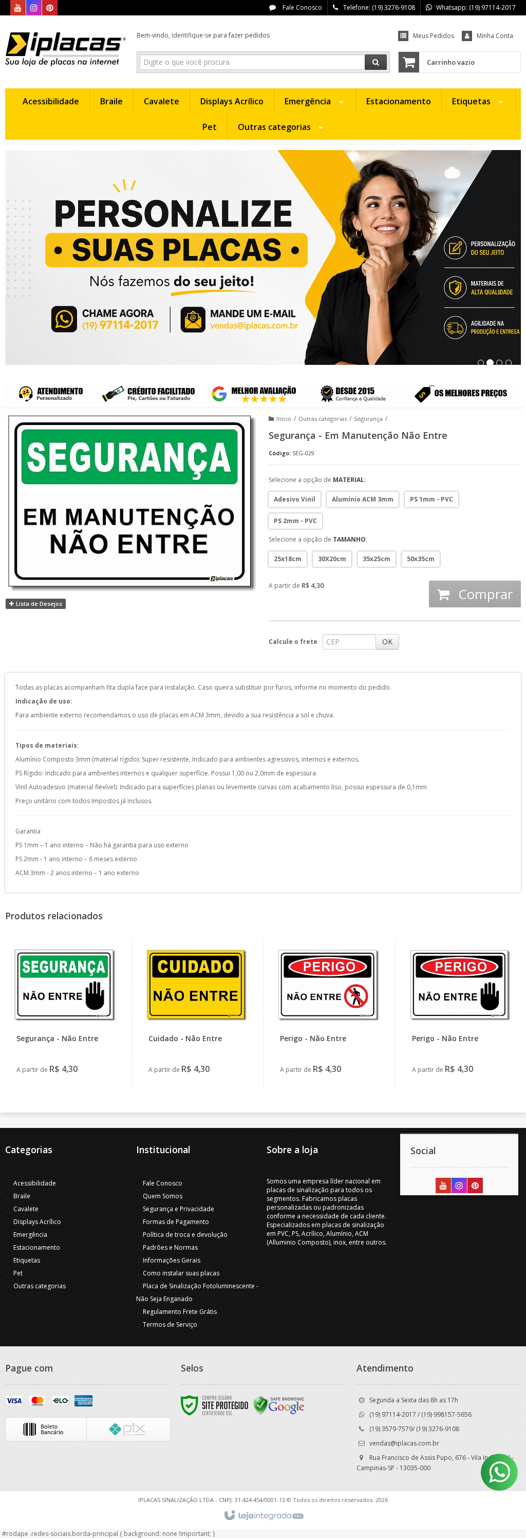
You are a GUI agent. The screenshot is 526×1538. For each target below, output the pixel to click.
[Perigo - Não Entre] (328, 1013)
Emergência (30, 1234)
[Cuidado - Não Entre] (196, 1013)
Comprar (484, 594)
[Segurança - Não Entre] (65, 1013)
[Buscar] (376, 62)
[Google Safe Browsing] (279, 1404)
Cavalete (26, 1209)
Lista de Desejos (38, 603)
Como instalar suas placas (181, 1273)
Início (283, 418)
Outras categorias (322, 418)
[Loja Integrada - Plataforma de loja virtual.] (263, 1516)
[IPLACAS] (65, 49)
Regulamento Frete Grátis (180, 1311)
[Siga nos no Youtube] (18, 8)
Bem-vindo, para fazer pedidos (203, 35)
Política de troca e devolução (185, 1234)
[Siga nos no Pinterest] (50, 8)
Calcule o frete (293, 641)
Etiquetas (26, 1260)
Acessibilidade (34, 1183)
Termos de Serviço (170, 1324)
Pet (18, 1273)
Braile (21, 1196)
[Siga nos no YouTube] (443, 1186)
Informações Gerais (171, 1260)
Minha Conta (495, 35)
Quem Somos (162, 1196)
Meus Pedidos (433, 35)
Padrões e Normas (170, 1247)
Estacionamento (36, 1247)
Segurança (368, 418)
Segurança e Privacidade (178, 1209)
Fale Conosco (301, 7)
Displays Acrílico (37, 1221)
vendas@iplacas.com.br (404, 1443)
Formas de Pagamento (176, 1221)
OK (387, 641)
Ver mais (70, 1043)
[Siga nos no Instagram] (34, 8)
